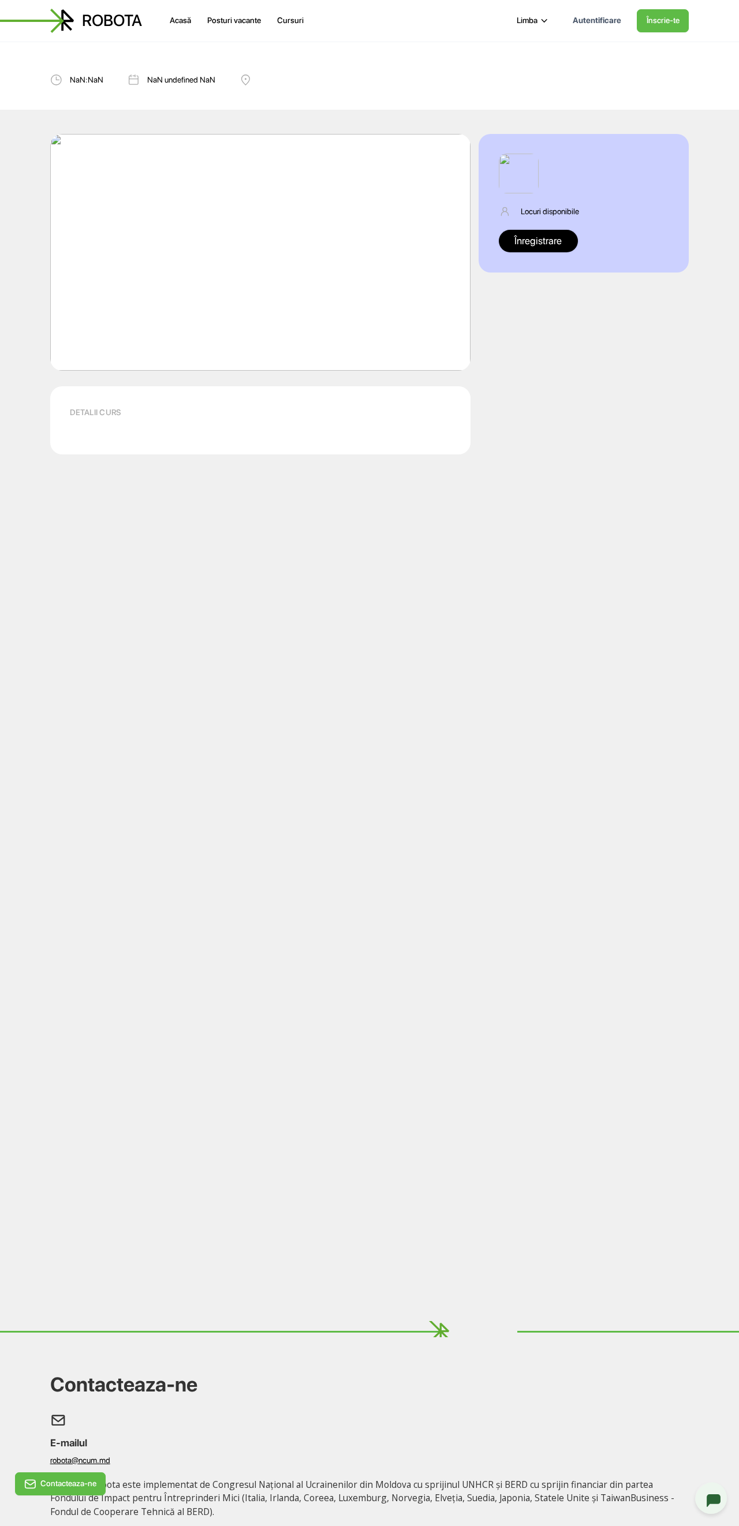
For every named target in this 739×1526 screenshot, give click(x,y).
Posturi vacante (234, 20)
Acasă (180, 20)
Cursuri (290, 20)
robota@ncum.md (80, 1460)
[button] (533, 20)
